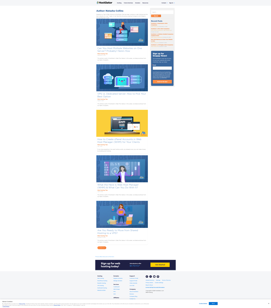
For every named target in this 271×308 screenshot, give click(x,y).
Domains (137, 3)
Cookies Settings (203, 303)
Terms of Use (22, 303)
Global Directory (150, 280)
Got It (213, 303)
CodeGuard (116, 287)
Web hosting (100, 278)
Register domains (118, 278)
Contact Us (132, 299)
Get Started (160, 265)
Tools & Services (128, 3)
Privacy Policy (57, 305)
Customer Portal (134, 278)
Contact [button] (165, 3)
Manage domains (117, 280)
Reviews (132, 294)
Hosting (119, 3)
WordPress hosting (102, 280)
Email (154, 65)
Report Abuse (149, 285)
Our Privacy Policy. (163, 77)
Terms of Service (166, 280)
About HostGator (134, 291)
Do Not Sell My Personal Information (155, 287)
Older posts (102, 247)
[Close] (268, 303)
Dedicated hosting (102, 288)
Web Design (116, 289)
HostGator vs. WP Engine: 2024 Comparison (162, 44)
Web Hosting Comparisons (156, 30)
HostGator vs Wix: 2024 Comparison (160, 28)
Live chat (132, 285)
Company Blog (133, 296)
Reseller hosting (101, 283)
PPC (114, 291)
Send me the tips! (162, 81)
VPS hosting (100, 285)
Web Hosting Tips (102, 53)
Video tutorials (133, 283)
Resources (145, 3)
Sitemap (158, 280)
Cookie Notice (6, 306)
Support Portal (133, 280)
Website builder (101, 290)
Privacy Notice (149, 282)
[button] (172, 3)
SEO (114, 294)
